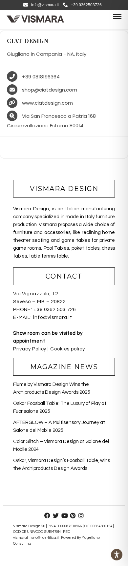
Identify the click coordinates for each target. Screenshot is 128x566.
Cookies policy (67, 348)
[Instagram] (81, 515)
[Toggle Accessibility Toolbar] (116, 554)
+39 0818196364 (41, 76)
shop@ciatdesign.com (49, 89)
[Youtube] (64, 515)
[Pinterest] (72, 515)
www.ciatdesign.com (47, 102)
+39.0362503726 (86, 5)
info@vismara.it (45, 5)
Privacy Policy (30, 348)
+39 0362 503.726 (54, 309)
